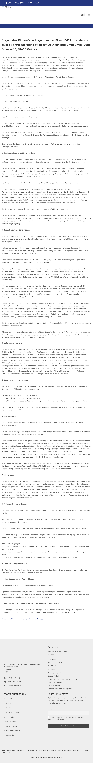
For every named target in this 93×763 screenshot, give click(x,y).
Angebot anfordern (55, 662)
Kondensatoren (9, 699)
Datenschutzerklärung (56, 673)
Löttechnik (7, 708)
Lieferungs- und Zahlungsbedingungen (62, 679)
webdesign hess (57, 757)
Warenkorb (52, 665)
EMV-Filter (7, 703)
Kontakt (51, 655)
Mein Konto (52, 659)
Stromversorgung (10, 726)
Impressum (52, 670)
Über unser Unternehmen (57, 652)
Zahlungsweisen (54, 685)
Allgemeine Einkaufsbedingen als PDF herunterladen (23, 619)
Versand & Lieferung (55, 682)
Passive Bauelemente (12, 731)
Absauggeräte (9, 717)
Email (50, 709)
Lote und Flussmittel (11, 712)
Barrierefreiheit (53, 676)
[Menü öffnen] (89, 14)
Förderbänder (9, 735)
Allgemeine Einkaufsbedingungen (60, 689)
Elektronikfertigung (11, 721)
